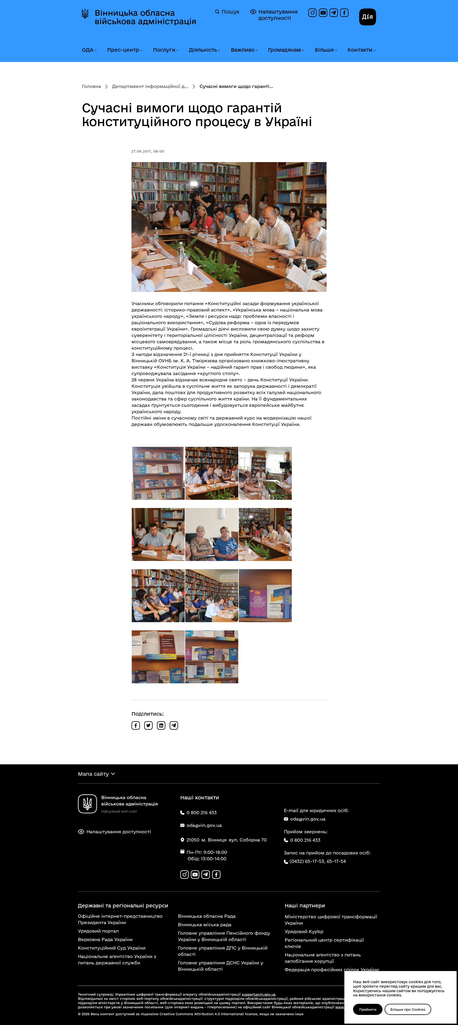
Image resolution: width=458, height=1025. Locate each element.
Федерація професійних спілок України (332, 969)
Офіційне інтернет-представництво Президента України (120, 919)
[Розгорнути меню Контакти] (374, 50)
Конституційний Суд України (112, 947)
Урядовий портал (98, 930)
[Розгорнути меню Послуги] (177, 50)
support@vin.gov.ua (259, 994)
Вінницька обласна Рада (207, 916)
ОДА (88, 50)
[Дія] (367, 16)
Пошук (230, 12)
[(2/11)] (211, 473)
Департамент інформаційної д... (150, 86)
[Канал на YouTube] (323, 12)
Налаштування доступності (278, 15)
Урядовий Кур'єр (304, 931)
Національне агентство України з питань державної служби (117, 959)
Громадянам (284, 50)
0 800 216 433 (305, 840)
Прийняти (367, 1009)
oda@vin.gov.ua (307, 818)
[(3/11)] (265, 473)
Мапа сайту (93, 774)
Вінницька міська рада (204, 924)
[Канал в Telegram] (333, 12)
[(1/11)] (158, 473)
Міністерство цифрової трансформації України (331, 919)
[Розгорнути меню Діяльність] (219, 50)
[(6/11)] (265, 534)
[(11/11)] (211, 656)
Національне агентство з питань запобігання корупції (323, 958)
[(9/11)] (265, 595)
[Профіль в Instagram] (312, 12)
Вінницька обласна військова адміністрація (145, 16)
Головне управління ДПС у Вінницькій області (222, 951)
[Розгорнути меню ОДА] (95, 50)
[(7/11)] (158, 595)
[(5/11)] (211, 534)
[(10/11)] (158, 656)
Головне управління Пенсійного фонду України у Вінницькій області (224, 936)
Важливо (242, 50)
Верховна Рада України (105, 939)
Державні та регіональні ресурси (123, 905)
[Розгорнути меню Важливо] (256, 50)
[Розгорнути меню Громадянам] (303, 50)
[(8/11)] (211, 595)
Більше (324, 50)
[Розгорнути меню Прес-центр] (141, 50)
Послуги (164, 50)
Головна (91, 86)
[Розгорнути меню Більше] (336, 50)
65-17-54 (336, 861)
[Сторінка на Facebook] (344, 12)
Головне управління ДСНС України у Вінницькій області (220, 965)
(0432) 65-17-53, (307, 861)
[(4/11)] (158, 534)
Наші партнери (305, 905)
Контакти (359, 50)
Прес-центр (123, 50)
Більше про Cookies (407, 1009)
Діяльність (203, 50)
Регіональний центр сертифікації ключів (324, 943)
